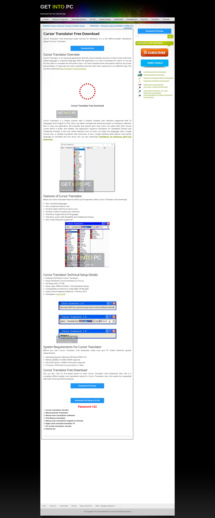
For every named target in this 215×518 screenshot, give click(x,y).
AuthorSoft (61, 294)
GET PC (56, 7)
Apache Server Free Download (153, 85)
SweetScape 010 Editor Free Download (156, 81)
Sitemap (74, 506)
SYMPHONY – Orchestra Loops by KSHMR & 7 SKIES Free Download (111, 27)
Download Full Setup (87, 386)
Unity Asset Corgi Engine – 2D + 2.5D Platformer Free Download (155, 92)
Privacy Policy (64, 506)
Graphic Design (105, 19)
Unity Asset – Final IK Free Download (155, 87)
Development (132, 19)
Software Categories (60, 19)
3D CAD (93, 19)
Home (46, 19)
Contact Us (53, 506)
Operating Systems (78, 19)
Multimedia (118, 19)
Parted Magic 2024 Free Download (154, 72)
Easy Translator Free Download (73, 68)
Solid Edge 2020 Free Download (153, 75)
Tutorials (166, 19)
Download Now (87, 48)
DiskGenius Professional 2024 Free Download (158, 78)
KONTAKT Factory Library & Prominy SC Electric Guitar (64, 26)
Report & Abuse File (86, 506)
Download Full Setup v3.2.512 (87, 400)
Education (155, 19)
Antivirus (144, 19)
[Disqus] (87, 474)
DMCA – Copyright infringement (105, 506)
